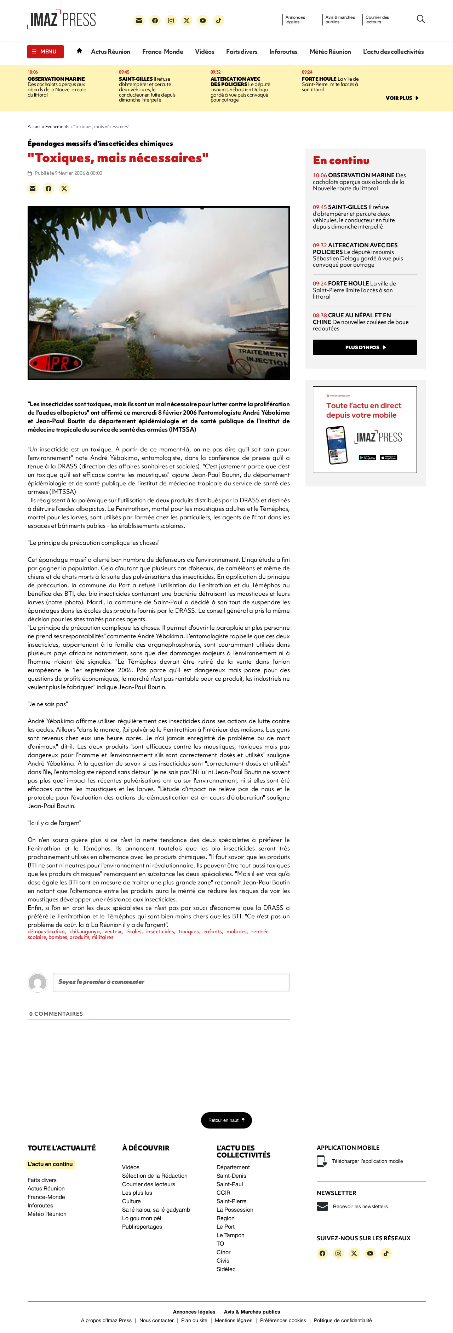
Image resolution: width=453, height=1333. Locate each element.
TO (220, 1244)
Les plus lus (137, 1193)
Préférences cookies (283, 1320)
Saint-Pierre (232, 1201)
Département (233, 1167)
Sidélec (226, 1269)
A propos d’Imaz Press (106, 1320)
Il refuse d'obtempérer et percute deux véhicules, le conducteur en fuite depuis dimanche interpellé (147, 89)
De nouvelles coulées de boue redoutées (361, 321)
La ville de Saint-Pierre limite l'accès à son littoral (330, 84)
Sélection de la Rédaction (155, 1176)
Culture (131, 1201)
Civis (223, 1261)
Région (226, 1218)
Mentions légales (233, 1320)
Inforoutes (284, 51)
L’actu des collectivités (393, 51)
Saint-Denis (231, 1176)
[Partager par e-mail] (32, 188)
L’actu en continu (50, 1164)
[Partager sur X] (64, 188)
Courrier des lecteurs (377, 20)
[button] (45, 51)
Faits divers (241, 51)
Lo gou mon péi (141, 1218)
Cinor (223, 1252)
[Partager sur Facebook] (48, 188)
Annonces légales (295, 20)
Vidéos (204, 51)
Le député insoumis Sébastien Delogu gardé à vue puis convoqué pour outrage (240, 89)
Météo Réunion (330, 51)
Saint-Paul (230, 1184)
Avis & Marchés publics (252, 1312)
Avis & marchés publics (340, 20)
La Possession (235, 1210)
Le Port (226, 1227)
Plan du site (194, 1320)
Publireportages (142, 1227)
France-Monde (162, 51)
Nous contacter (156, 1320)
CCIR (223, 1193)
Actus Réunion (110, 51)
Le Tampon (231, 1235)
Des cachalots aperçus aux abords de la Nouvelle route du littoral (57, 87)
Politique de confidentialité (343, 1320)
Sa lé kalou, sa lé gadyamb (156, 1210)
